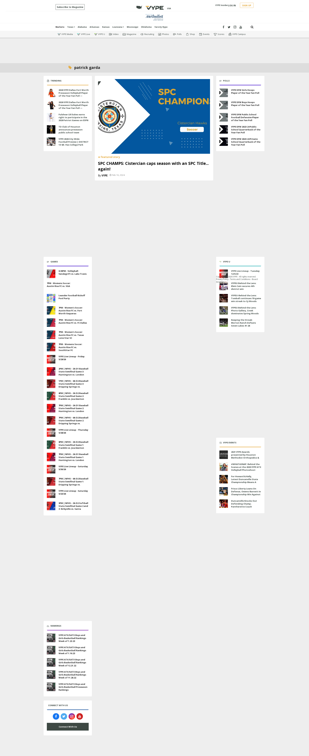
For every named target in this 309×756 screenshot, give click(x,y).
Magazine (131, 34)
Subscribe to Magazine (70, 7)
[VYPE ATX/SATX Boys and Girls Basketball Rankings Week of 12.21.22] (51, 662)
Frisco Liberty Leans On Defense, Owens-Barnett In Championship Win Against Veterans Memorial (246, 493)
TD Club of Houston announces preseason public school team (71, 129)
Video (116, 34)
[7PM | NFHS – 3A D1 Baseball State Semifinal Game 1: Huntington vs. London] (51, 456)
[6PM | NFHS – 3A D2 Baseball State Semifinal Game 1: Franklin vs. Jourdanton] (51, 444)
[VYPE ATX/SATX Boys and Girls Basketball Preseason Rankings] (51, 686)
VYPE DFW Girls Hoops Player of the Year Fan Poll (245, 91)
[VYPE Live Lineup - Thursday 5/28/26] (51, 432)
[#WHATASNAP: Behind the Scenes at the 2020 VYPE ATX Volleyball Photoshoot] (223, 467)
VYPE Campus (239, 34)
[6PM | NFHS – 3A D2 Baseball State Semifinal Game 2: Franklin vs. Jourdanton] (51, 395)
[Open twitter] (229, 27)
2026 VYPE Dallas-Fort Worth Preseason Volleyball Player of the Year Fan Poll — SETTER (74, 94)
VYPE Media (67, 34)
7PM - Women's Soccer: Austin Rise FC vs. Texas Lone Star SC (71, 335)
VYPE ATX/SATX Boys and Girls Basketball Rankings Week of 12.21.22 (72, 662)
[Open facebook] (223, 27)
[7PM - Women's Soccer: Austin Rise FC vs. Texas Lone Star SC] (51, 334)
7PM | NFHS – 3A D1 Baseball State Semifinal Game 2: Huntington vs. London (73, 408)
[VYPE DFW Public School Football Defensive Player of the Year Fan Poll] (223, 117)
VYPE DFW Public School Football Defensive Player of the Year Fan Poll (245, 117)
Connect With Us (68, 726)
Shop (192, 34)
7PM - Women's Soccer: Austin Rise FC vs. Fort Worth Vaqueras (71, 310)
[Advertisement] (154, 48)
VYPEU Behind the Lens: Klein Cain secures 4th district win (243, 286)
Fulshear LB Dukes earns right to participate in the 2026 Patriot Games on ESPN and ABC (73, 119)
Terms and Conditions (240, 279)
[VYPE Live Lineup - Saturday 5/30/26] (51, 469)
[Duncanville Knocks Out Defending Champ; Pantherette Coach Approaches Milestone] (223, 503)
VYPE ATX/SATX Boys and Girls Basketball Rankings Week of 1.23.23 (72, 638)
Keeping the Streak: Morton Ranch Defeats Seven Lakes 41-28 (243, 322)
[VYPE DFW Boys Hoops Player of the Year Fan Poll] (223, 105)
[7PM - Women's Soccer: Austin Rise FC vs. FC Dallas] (51, 322)
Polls (179, 34)
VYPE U (101, 34)
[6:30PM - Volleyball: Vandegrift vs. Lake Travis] (51, 273)
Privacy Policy (222, 279)
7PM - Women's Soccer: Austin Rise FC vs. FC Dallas (73, 321)
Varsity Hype (161, 27)
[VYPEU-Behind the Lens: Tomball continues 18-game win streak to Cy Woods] (223, 298)
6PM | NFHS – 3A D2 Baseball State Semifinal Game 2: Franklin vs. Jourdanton (73, 396)
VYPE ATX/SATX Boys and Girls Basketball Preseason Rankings (73, 687)
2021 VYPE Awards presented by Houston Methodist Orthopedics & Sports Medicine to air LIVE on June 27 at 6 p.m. (245, 457)
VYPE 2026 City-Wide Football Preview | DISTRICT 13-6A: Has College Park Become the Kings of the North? (74, 144)
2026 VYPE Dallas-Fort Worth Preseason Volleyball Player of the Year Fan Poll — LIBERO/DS (74, 107)
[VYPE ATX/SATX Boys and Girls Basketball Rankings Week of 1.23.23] (51, 638)
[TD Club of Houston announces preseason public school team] (51, 129)
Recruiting (149, 34)
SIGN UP (246, 5)
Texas (70, 27)
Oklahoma (146, 27)
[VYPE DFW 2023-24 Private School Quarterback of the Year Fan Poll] (223, 141)
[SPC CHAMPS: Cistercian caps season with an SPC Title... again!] (154, 116)
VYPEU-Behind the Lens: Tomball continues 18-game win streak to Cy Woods (246, 298)
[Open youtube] (240, 27)
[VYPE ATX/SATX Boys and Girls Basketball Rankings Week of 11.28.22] (51, 674)
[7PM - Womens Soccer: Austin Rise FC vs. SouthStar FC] (51, 347)
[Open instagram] (235, 27)
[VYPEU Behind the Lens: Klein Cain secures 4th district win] (223, 286)
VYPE (105, 175)
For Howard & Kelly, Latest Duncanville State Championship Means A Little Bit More (244, 481)
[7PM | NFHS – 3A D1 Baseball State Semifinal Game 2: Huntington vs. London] (51, 408)
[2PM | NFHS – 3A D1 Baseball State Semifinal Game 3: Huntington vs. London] (51, 371)
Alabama (82, 27)
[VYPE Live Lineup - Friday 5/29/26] (51, 359)
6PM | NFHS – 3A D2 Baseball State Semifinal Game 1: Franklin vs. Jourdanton (73, 444)
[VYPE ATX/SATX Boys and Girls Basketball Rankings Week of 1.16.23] (51, 650)
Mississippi (132, 27)
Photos (165, 34)
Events (206, 34)
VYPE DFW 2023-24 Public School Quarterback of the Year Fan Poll (245, 129)
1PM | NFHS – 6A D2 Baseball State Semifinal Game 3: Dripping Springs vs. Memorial (73, 385)
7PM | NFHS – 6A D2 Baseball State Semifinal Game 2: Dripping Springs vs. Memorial (73, 422)
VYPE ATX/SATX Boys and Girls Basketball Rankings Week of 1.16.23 (72, 650)
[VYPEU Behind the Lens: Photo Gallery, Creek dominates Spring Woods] (223, 310)
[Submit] (252, 27)
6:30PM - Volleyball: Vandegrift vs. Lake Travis (73, 272)
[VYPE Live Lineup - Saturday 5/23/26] (51, 493)
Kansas (106, 27)
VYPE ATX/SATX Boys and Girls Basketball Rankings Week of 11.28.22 (72, 674)
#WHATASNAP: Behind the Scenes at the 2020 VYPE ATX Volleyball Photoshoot (246, 467)
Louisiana (117, 27)
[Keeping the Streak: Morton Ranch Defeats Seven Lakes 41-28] (223, 322)
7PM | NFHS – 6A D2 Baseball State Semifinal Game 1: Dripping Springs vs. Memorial (73, 483)
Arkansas (94, 27)
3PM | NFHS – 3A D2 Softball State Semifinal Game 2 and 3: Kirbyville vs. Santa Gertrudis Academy (73, 507)
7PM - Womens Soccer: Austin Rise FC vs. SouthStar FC (70, 347)
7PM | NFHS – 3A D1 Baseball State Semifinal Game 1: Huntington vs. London (73, 457)
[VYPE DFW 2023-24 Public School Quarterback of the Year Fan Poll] (223, 129)
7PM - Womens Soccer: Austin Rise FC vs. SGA (59, 285)
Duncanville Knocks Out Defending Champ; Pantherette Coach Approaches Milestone (244, 505)
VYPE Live (85, 34)
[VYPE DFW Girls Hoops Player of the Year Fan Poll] (223, 93)
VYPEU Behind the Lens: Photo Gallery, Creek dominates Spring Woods (245, 310)
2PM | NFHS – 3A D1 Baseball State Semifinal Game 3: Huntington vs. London (73, 371)
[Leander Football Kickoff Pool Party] (51, 298)
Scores (221, 34)
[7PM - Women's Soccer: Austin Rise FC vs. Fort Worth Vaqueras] (51, 310)
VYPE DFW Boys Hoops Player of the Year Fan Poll (245, 104)
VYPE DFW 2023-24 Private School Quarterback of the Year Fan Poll (245, 141)
